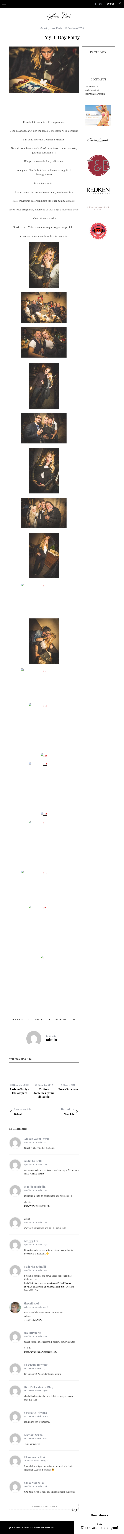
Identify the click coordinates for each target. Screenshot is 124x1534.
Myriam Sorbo (33, 1435)
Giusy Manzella (34, 1483)
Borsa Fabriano (68, 1089)
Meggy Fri (31, 1241)
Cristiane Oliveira (35, 1413)
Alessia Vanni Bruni (36, 1139)
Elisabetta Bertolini (36, 1365)
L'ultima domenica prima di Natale (43, 1093)
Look (52, 28)
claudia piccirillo (35, 1187)
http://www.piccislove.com (36, 1205)
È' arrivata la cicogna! (99, 1527)
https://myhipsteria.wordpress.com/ (40, 1351)
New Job (67, 1112)
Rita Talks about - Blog (38, 1387)
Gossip (44, 28)
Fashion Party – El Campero (19, 1091)
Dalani (22, 1112)
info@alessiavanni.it (95, 93)
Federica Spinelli (35, 1267)
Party (59, 28)
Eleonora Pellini (34, 1457)
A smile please (37, 1173)
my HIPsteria (32, 1333)
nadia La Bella (33, 1161)
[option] (19, 1081)
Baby (99, 1524)
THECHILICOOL (33, 1319)
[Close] (74, 1510)
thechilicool (31, 1303)
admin (51, 1039)
